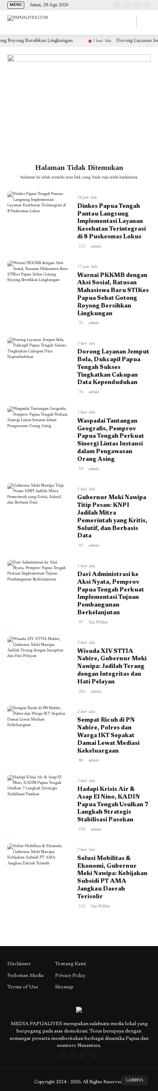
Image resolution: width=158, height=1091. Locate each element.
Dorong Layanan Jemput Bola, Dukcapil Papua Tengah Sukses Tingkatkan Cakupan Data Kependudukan (113, 367)
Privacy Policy (70, 975)
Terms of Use (22, 987)
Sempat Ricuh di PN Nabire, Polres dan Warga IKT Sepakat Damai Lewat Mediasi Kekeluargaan (108, 735)
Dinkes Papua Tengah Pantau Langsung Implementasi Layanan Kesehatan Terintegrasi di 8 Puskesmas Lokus (111, 221)
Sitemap (64, 987)
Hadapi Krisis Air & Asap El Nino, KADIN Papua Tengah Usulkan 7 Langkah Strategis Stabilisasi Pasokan (112, 804)
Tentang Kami (70, 964)
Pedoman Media (25, 975)
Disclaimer (19, 964)
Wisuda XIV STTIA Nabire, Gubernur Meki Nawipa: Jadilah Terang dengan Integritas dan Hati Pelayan (112, 666)
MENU (16, 5)
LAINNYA (134, 1080)
